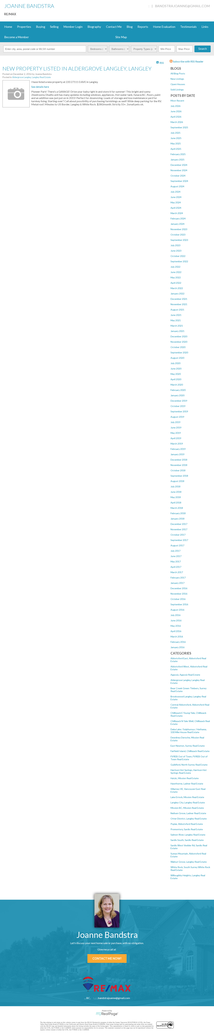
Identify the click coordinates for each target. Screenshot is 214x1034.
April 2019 (176, 438)
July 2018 (175, 486)
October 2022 (178, 256)
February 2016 (178, 641)
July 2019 (175, 422)
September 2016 (179, 604)
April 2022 (176, 282)
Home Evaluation (164, 26)
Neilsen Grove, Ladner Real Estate (188, 813)
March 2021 (177, 325)
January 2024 (177, 223)
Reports (142, 26)
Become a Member (16, 37)
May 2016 (176, 625)
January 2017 (177, 582)
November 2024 (179, 170)
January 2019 (177, 454)
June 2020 (176, 368)
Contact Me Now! (107, 958)
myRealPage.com (107, 1014)
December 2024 (179, 164)
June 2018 (176, 491)
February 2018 (178, 513)
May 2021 (176, 320)
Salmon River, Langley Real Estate (188, 834)
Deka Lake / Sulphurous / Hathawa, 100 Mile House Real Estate (189, 731)
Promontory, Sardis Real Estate (187, 829)
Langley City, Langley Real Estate (188, 802)
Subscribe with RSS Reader (187, 61)
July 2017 (175, 550)
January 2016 (177, 647)
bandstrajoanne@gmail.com (182, 6)
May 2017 (176, 561)
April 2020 (176, 379)
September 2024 (179, 181)
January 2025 (177, 159)
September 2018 (179, 475)
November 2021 (179, 304)
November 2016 (179, 593)
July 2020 (175, 363)
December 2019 (179, 400)
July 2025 (175, 132)
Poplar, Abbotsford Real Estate (187, 823)
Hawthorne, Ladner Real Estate (187, 783)
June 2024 (176, 197)
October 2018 (178, 470)
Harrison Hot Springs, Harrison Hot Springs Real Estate (189, 771)
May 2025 (176, 143)
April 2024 (176, 207)
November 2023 (179, 229)
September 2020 (179, 352)
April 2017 (176, 566)
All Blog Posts (178, 73)
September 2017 (179, 540)
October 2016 (178, 599)
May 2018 (176, 497)
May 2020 (176, 373)
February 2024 (178, 218)
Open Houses (178, 84)
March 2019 (177, 443)
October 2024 (178, 175)
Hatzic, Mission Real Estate (185, 778)
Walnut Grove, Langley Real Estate (189, 861)
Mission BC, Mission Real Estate (187, 807)
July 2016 (175, 615)
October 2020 (178, 347)
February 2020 (178, 390)
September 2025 (179, 127)
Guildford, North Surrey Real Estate (189, 764)
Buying (40, 26)
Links (204, 26)
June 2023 (176, 250)
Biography (94, 26)
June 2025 (176, 138)
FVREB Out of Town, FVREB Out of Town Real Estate (189, 758)
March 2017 (177, 572)
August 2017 (177, 545)
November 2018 (179, 465)
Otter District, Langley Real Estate (189, 818)
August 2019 (177, 416)
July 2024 (175, 191)
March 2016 (177, 636)
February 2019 (178, 448)
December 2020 (179, 336)
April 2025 (176, 148)
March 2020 (177, 384)
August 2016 (177, 609)
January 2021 (177, 331)
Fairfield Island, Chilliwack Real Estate (190, 751)
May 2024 (176, 202)
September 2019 (179, 411)
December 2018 (179, 459)
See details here (40, 86)
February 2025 (178, 154)
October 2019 (178, 406)
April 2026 (176, 116)
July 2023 (175, 245)
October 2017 (178, 534)
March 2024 (177, 213)
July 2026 (175, 106)
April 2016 (176, 631)
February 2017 (178, 577)
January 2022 (177, 293)
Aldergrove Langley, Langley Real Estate (31, 77)
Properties (24, 26)
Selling (54, 26)
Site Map (121, 37)
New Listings (177, 78)
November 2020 (179, 341)
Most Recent (177, 100)
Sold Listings (177, 89)
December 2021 (179, 298)
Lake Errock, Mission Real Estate (187, 797)
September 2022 (179, 261)
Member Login (73, 26)
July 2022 (175, 266)
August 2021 (177, 309)
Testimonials (188, 26)
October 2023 (178, 234)
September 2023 (179, 239)
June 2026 (176, 111)
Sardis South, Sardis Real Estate (187, 840)
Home (8, 26)
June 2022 (176, 272)
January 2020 (177, 395)
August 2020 (177, 357)
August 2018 (177, 481)
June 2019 (176, 427)
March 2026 (177, 122)
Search (202, 48)
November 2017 (179, 529)
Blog (130, 26)
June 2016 (176, 620)
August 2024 (177, 186)
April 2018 (176, 502)
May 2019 (176, 432)
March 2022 (177, 288)
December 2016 (179, 588)
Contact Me (114, 26)
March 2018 (177, 507)
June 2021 (176, 315)
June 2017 (176, 556)
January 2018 (177, 518)
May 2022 (176, 277)
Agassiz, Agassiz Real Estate (185, 674)
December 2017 (179, 524)
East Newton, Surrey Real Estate (188, 745)
